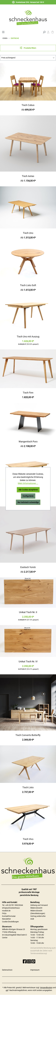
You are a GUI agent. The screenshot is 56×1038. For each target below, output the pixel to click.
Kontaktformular (9, 916)
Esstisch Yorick (28, 567)
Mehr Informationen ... (28, 483)
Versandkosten (46, 987)
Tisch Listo (28, 787)
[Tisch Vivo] (28, 816)
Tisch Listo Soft (28, 285)
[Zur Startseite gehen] (28, 17)
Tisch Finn (28, 392)
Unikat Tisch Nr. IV (28, 661)
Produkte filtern (29, 48)
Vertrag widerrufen (38, 916)
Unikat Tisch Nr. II (28, 612)
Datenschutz (7, 970)
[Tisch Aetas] (28, 143)
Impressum (34, 970)
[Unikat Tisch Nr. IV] (28, 641)
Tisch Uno (28, 233)
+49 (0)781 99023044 (14, 905)
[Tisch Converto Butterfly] (28, 702)
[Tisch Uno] (28, 207)
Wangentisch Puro (28, 441)
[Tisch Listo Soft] (28, 262)
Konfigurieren (28, 496)
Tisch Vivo (28, 839)
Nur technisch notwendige (28, 502)
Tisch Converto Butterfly (28, 735)
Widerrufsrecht (36, 908)
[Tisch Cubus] (28, 82)
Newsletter (6, 919)
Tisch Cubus (28, 105)
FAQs (4, 913)
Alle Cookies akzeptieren (28, 490)
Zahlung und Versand (39, 905)
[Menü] (3, 32)
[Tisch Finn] (28, 368)
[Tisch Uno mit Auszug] (28, 314)
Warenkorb (52, 33)
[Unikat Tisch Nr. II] (28, 592)
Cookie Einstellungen (10, 922)
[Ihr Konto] (48, 33)
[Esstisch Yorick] (28, 534)
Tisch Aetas (28, 176)
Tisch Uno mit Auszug (28, 336)
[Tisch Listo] (28, 764)
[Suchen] (44, 32)
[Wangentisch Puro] (28, 420)
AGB (32, 919)
